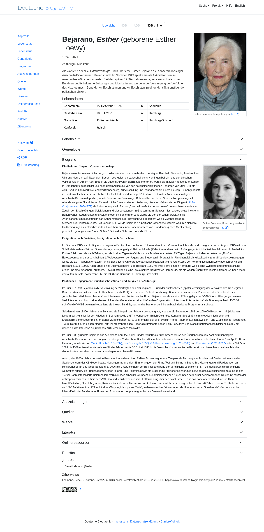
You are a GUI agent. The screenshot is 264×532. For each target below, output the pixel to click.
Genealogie (24, 58)
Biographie (24, 66)
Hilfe (229, 5)
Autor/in (22, 118)
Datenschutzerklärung (144, 521)
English (240, 5)
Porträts (22, 111)
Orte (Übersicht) (27, 150)
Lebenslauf (24, 51)
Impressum (121, 521)
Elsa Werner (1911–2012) (211, 343)
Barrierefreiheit (170, 521)
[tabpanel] (132, 265)
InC (233, 114)
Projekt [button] (216, 5)
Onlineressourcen (28, 103)
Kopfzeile (23, 36)
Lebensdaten (25, 43)
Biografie (69, 160)
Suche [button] (203, 5)
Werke (21, 88)
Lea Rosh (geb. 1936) (136, 343)
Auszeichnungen (28, 73)
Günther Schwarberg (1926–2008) (170, 343)
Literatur (22, 96)
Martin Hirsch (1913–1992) (106, 343)
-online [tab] (154, 25)
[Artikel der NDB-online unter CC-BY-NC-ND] (72, 489)
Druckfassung (29, 165)
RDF (23, 157)
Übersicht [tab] (108, 25)
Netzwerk (23, 142)
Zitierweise (24, 126)
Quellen (22, 81)
